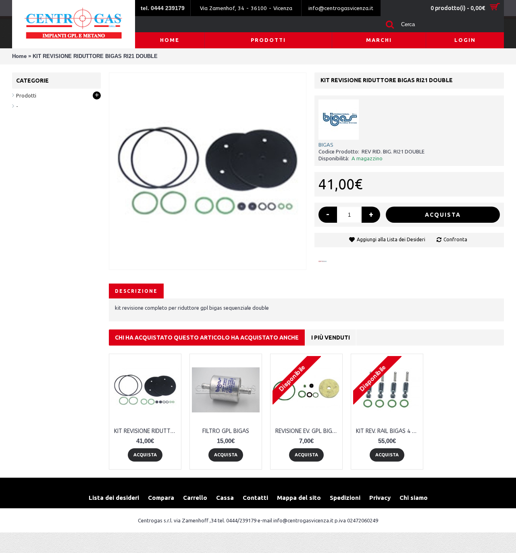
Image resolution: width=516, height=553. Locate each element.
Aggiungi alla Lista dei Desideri (391, 239)
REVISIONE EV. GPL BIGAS (307, 431)
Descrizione (136, 291)
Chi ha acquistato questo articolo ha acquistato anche (207, 337)
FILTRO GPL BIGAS (225, 431)
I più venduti (330, 337)
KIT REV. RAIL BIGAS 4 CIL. (388, 431)
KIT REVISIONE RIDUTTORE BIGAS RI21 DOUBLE (146, 431)
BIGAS (325, 144)
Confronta (455, 239)
